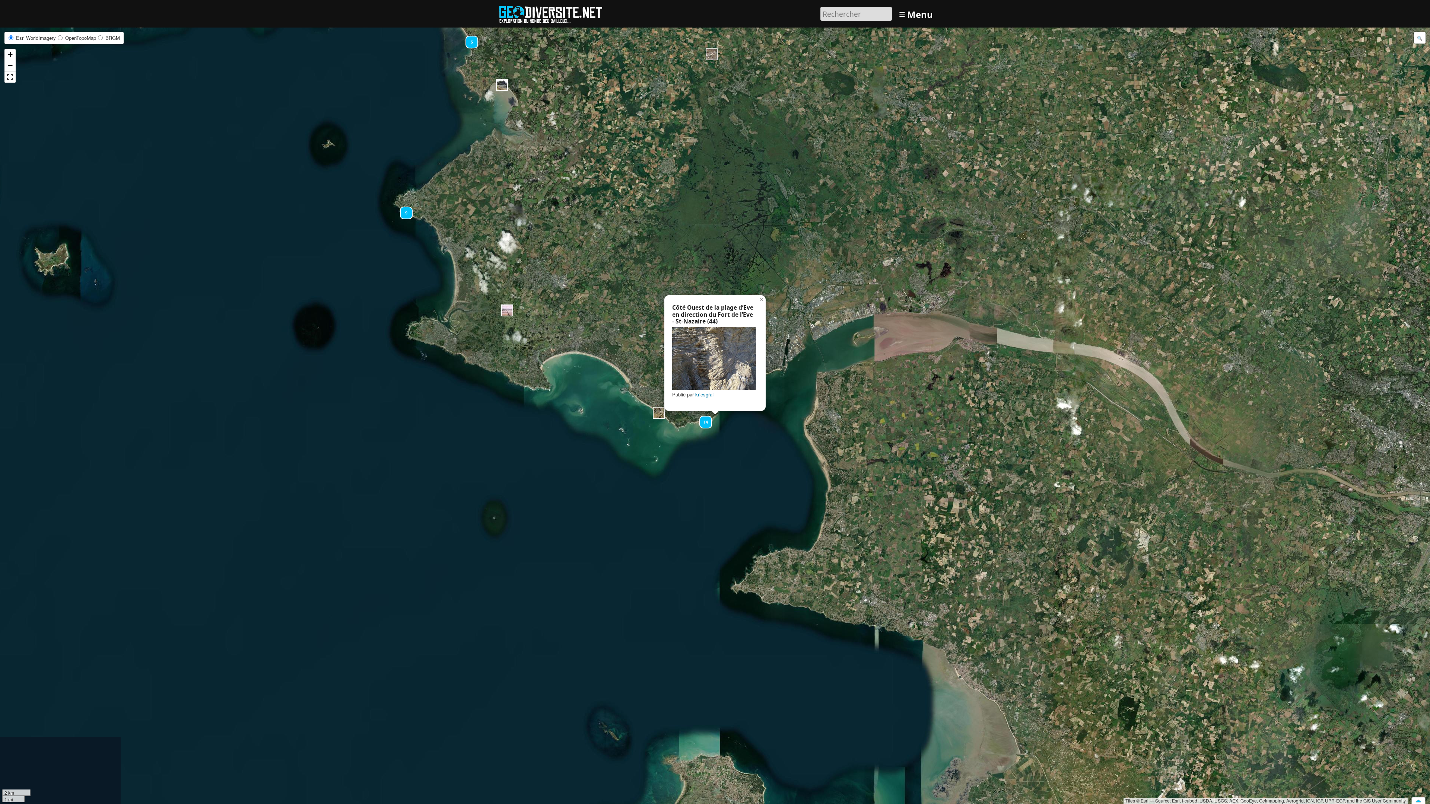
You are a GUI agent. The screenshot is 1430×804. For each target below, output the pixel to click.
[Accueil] (554, 13)
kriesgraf (704, 394)
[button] (507, 310)
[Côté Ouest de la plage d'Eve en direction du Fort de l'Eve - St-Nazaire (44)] (714, 358)
